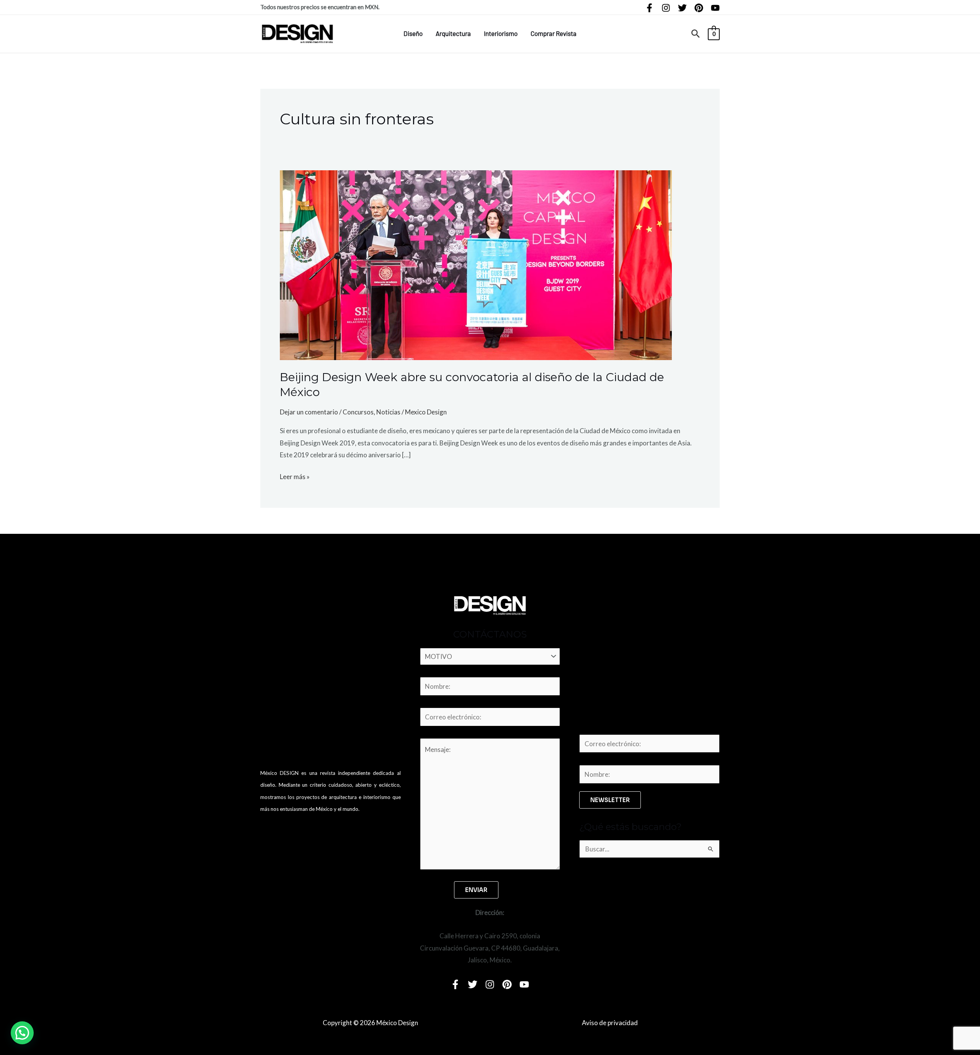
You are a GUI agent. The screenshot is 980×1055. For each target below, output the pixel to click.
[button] (696, 34)
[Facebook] (649, 7)
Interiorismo (501, 33)
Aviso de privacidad (610, 1023)
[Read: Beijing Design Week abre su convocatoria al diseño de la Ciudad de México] (476, 264)
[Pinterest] (698, 7)
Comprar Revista (554, 33)
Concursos (358, 412)
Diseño (413, 33)
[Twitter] (682, 7)
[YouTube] (715, 7)
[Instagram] (666, 7)
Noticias (388, 412)
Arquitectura (453, 33)
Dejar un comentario (309, 412)
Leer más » (295, 476)
